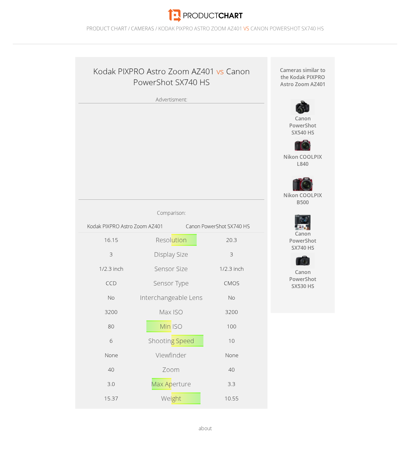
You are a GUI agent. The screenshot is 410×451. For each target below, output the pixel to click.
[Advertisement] (171, 151)
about (205, 428)
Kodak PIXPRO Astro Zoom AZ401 (125, 226)
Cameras (142, 28)
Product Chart (106, 28)
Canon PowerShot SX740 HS (218, 226)
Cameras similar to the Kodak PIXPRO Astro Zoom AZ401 (302, 77)
